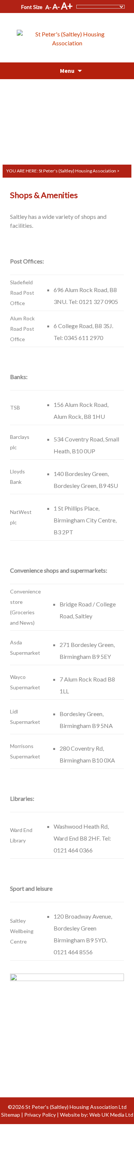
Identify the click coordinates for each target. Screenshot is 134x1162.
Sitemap (10, 1114)
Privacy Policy (40, 1114)
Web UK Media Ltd (111, 1114)
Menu (67, 70)
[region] (67, 112)
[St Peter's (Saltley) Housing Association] (67, 34)
